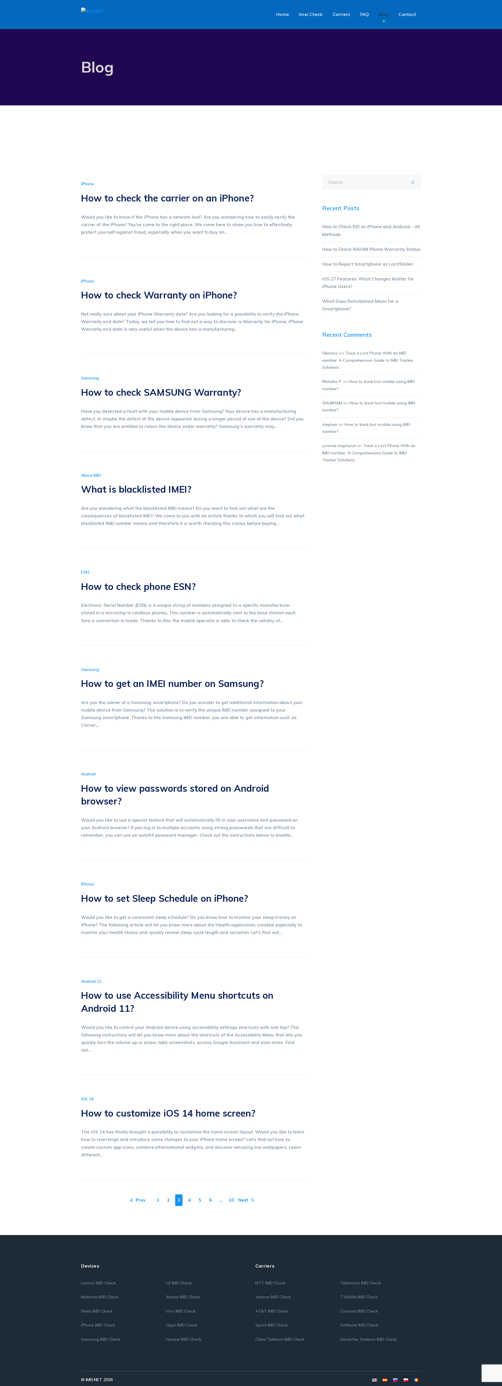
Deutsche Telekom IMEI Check (368, 1339)
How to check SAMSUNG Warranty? (161, 392)
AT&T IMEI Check (271, 1311)
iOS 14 (87, 1098)
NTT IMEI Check (270, 1283)
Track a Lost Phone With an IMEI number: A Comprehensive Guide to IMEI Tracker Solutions (367, 360)
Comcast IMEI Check (359, 1311)
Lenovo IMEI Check (98, 1283)
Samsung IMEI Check (100, 1339)
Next (243, 1200)
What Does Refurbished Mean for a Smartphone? (360, 305)
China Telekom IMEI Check (279, 1339)
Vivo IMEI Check (181, 1311)
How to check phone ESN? (138, 586)
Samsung (90, 378)
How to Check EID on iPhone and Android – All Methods (371, 230)
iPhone (87, 183)
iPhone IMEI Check (98, 1325)
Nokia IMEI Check (97, 1311)
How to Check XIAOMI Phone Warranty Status (371, 249)
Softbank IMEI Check (359, 1325)
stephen (329, 424)
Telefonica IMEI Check (360, 1283)
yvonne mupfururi (339, 445)
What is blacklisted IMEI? (136, 489)
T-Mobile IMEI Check (359, 1296)
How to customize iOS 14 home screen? (168, 1113)
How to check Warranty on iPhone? (159, 295)
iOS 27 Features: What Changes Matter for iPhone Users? (368, 282)
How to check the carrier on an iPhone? (167, 198)
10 (231, 1200)
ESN (85, 572)
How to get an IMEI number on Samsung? (172, 683)
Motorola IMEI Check (100, 1296)
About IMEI (91, 475)
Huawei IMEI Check (183, 1339)
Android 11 (91, 981)
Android (88, 774)
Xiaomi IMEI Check (183, 1296)
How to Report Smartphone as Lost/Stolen (367, 264)
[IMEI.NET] (92, 11)
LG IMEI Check (179, 1283)
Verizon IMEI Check (273, 1296)
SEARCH (414, 181)
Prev (141, 1200)
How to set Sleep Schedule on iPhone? (164, 898)
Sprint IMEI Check (271, 1325)
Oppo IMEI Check (181, 1325)
